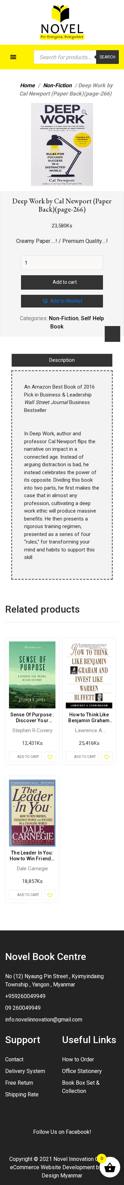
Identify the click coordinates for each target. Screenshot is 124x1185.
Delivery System (25, 1071)
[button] (84, 113)
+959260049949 (25, 996)
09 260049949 (23, 1008)
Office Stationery (82, 1071)
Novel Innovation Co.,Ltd (82, 1159)
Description (62, 360)
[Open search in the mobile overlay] (76, 57)
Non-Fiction (57, 85)
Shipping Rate (22, 1094)
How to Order (78, 1059)
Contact (14, 1059)
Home (27, 85)
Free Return (19, 1083)
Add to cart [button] (28, 757)
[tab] (62, 360)
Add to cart (65, 282)
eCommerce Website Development (52, 1167)
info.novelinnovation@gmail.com (43, 1019)
